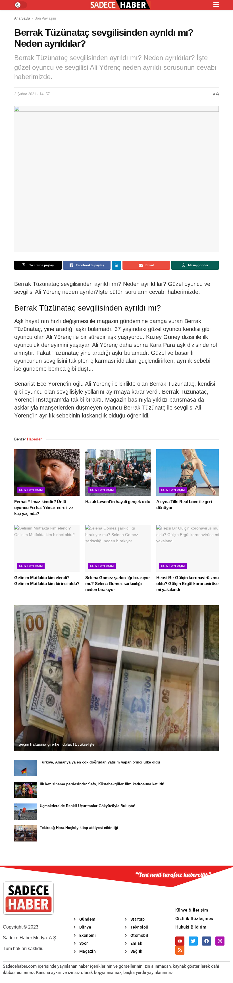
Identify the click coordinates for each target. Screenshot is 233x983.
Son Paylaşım (45, 18)
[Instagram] (219, 941)
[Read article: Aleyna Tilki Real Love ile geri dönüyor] (189, 472)
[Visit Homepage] (120, 5)
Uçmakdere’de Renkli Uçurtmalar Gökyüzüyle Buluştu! (87, 806)
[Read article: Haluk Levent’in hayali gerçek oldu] (118, 472)
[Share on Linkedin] (116, 265)
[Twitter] (193, 941)
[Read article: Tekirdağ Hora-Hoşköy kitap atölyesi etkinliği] (25, 833)
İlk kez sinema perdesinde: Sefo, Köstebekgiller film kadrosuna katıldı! (102, 784)
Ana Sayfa (22, 18)
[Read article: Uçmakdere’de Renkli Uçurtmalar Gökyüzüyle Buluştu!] (25, 811)
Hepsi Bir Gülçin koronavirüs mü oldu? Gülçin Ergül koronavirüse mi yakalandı (187, 583)
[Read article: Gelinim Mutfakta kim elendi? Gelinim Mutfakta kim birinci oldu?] (47, 548)
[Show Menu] (216, 5)
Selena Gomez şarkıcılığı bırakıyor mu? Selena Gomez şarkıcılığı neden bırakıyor (117, 583)
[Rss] (179, 950)
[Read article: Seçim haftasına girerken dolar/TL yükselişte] (116, 678)
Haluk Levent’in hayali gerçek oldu (117, 501)
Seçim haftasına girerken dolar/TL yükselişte (56, 744)
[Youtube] (179, 941)
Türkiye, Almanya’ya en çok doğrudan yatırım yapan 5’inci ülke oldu (100, 762)
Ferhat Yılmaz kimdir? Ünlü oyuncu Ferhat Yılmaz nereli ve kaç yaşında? (43, 507)
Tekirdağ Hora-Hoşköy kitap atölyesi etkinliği (79, 828)
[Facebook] (206, 941)
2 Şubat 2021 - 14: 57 (32, 94)
